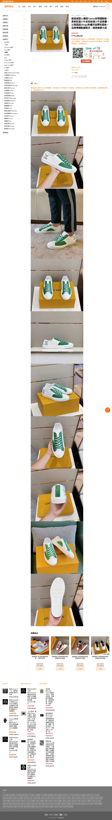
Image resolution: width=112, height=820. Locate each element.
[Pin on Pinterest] (82, 76)
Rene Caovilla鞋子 (9, 62)
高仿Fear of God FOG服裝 (28, 800)
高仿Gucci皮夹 (66, 800)
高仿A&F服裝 (58, 795)
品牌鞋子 (5, 39)
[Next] (109, 654)
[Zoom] (33, 50)
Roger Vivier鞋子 (9, 65)
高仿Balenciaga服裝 (80, 795)
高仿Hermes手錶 (76, 800)
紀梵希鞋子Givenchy (9, 100)
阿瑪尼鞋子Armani (9, 123)
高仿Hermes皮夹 (96, 800)
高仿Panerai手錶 (18, 806)
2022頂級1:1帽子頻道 (21, 795)
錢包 (102, 1)
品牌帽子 (5, 22)
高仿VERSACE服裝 (68, 806)
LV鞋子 (6, 52)
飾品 (106, 1)
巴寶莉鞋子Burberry (9, 83)
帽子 (93, 1)
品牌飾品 (5, 132)
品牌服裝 (5, 29)
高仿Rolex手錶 (58, 806)
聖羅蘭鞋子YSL (8, 105)
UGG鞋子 (6, 67)
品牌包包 (5, 15)
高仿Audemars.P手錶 (68, 795)
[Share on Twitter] (76, 76)
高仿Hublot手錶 (7, 803)
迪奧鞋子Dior (8, 121)
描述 (32, 83)
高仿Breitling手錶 (7, 798)
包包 (77, 1)
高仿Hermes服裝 (86, 800)
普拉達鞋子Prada (9, 93)
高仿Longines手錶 (35, 803)
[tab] (32, 83)
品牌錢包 (5, 36)
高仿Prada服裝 (49, 806)
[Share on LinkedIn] (85, 76)
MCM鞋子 (7, 55)
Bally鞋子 (6, 42)
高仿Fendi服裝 (39, 800)
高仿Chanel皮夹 (76, 798)
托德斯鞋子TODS (9, 90)
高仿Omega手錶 (76, 803)
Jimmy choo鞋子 (8, 47)
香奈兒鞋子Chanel (9, 126)
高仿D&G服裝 (98, 798)
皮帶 (98, 1)
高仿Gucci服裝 (57, 800)
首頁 (72, 1)
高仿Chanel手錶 (66, 798)
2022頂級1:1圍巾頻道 (8, 795)
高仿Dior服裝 (6, 800)
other (5, 57)
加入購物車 (86, 61)
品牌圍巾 (5, 19)
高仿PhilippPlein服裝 (29, 806)
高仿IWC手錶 (16, 803)
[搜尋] (19, 7)
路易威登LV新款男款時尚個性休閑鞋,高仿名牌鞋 (60, 657)
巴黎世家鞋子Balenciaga (11, 85)
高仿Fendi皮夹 (48, 800)
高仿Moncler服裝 (66, 803)
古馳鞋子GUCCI (8, 78)
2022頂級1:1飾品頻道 (47, 795)
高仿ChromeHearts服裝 (88, 798)
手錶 (89, 1)
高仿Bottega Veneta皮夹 (93, 795)
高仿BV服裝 (37, 798)
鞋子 (81, 1)
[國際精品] (9, 6)
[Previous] (30, 654)
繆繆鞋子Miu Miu (9, 103)
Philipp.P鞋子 (8, 60)
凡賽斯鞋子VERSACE (10, 75)
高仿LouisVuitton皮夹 (47, 803)
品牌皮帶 (5, 32)
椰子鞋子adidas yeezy (10, 98)
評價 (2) (36, 83)
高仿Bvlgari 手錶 (28, 798)
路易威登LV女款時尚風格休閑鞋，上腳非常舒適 (40, 657)
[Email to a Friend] (79, 76)
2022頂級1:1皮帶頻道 (34, 795)
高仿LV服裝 (57, 803)
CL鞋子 (6, 44)
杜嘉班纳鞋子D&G (9, 95)
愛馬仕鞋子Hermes (9, 88)
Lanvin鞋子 (7, 50)
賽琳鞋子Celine (8, 118)
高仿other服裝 (98, 803)
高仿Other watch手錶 (87, 803)
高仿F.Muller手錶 (15, 800)
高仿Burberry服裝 (17, 798)
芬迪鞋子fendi (8, 108)
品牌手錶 (5, 26)
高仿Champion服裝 (56, 798)
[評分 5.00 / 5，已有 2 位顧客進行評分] (90, 33)
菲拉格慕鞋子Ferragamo (11, 113)
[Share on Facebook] (72, 76)
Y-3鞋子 (6, 70)
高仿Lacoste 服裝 (25, 803)
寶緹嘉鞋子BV (8, 80)
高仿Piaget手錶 (40, 806)
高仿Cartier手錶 (46, 798)
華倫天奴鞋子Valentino (10, 111)
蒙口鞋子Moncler (9, 116)
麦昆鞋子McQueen (9, 128)
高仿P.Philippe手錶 (7, 806)
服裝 (85, 1)
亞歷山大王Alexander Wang (11, 72)
